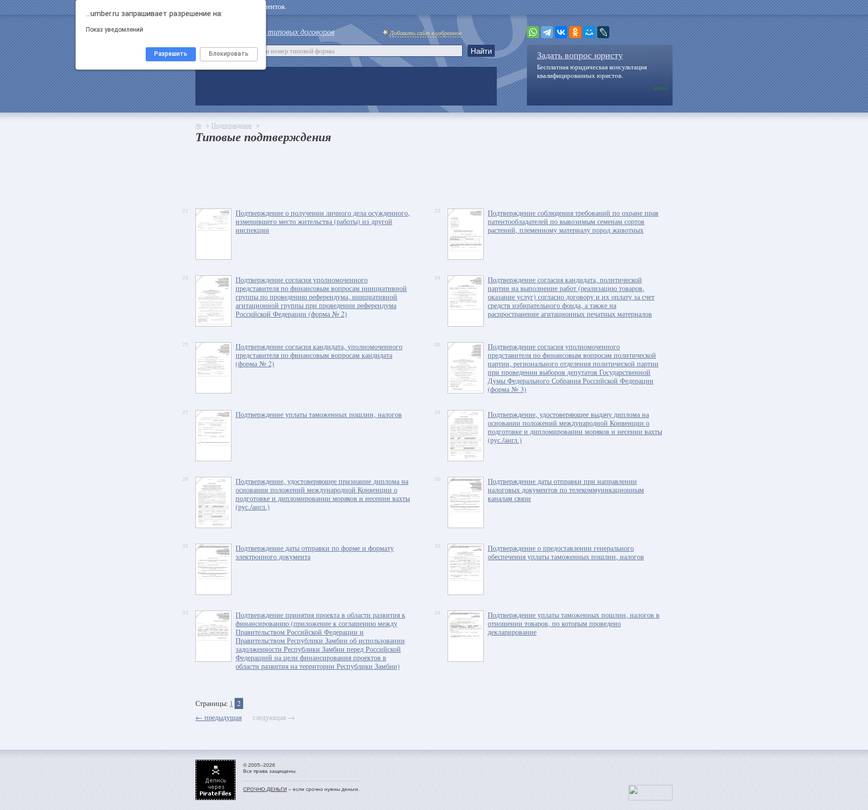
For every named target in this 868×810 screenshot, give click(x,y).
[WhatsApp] (533, 32)
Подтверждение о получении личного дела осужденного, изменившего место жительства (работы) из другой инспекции (323, 221)
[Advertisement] (378, 173)
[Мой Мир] (589, 32)
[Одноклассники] (575, 32)
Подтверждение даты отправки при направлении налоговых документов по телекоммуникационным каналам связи (566, 489)
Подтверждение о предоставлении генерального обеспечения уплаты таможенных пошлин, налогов (566, 552)
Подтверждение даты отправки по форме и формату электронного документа (315, 552)
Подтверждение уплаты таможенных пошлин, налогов (319, 414)
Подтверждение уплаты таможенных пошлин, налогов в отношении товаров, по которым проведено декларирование (574, 623)
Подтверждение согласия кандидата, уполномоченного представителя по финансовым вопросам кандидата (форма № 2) (319, 355)
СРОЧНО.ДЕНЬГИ (265, 789)
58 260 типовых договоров (289, 31)
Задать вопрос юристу (580, 55)
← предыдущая (218, 717)
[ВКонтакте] (561, 32)
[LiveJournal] (603, 32)
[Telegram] (547, 32)
